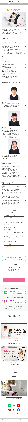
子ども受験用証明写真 (10, 241)
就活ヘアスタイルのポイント (11, 230)
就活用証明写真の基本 (10, 247)
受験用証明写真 (23, 3)
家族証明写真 (7, 244)
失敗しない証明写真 (9, 227)
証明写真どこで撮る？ (10, 215)
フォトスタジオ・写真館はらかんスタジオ (10, 3)
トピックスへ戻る (14, 280)
